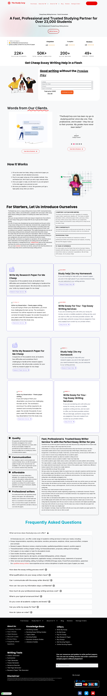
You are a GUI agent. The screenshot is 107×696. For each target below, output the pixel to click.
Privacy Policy (12, 639)
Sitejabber (50, 42)
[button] (56, 127)
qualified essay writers (21, 563)
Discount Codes (12, 637)
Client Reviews (12, 634)
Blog (62, 4)
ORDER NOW (34, 242)
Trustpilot (70, 41)
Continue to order (67, 92)
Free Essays (34, 4)
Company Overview (14, 629)
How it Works (11, 632)
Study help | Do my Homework (75, 273)
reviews (18, 246)
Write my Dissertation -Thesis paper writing (26, 305)
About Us (52, 4)
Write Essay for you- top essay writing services (75, 307)
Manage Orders (75, 4)
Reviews (67, 4)
